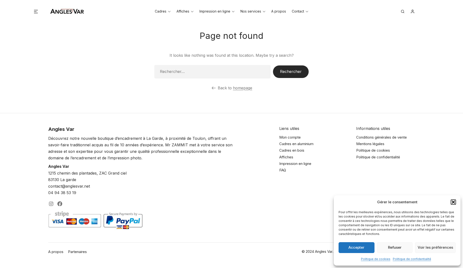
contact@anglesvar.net (69, 186)
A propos (278, 11)
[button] (453, 202)
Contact (298, 11)
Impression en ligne (214, 11)
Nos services (250, 11)
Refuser (395, 247)
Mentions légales (370, 143)
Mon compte (290, 137)
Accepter (356, 247)
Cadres (160, 11)
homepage (242, 87)
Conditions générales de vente (381, 137)
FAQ (282, 170)
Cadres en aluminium (296, 143)
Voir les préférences (435, 247)
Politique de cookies (375, 259)
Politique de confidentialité (412, 259)
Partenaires (77, 251)
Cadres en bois (291, 150)
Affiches (183, 11)
